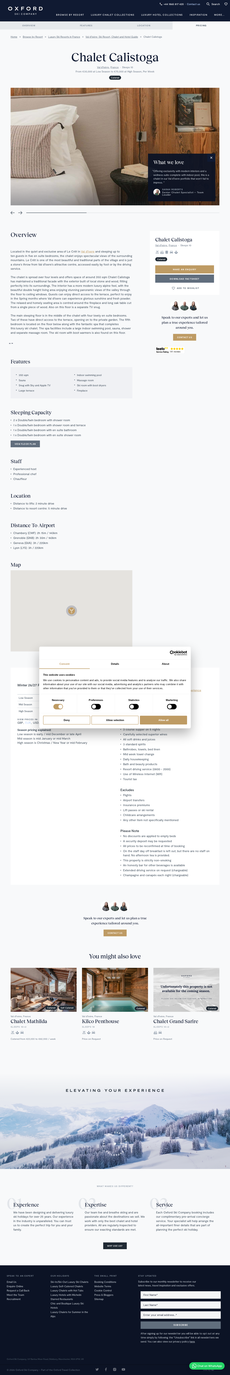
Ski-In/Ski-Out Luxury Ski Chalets (69, 1281)
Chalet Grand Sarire (175, 1021)
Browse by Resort (70, 14)
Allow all (163, 720)
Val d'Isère (103, 67)
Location (143, 25)
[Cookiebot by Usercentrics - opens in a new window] (172, 652)
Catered (115, 77)
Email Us (11, 1281)
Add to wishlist (188, 288)
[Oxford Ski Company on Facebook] (106, 1369)
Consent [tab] (64, 663)
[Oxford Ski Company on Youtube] (123, 1369)
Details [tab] (115, 663)
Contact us (193, 4)
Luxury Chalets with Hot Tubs (67, 1290)
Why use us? (115, 1246)
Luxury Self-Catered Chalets (67, 1286)
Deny (67, 720)
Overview (28, 25)
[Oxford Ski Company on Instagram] (115, 1369)
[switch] (96, 706)
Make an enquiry (184, 269)
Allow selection (115, 720)
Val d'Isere (87, 251)
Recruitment (14, 1299)
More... (219, 14)
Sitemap (99, 1299)
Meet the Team (15, 1294)
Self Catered (67, 1007)
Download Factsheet (184, 278)
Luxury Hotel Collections (162, 14)
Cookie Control (103, 1290)
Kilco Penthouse (100, 1021)
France (114, 67)
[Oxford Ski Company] (25, 11)
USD (36, 722)
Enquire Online (15, 1286)
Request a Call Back (18, 1290)
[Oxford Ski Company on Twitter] (97, 1369)
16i (212, 1369)
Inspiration (198, 14)
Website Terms (102, 1286)
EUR (28, 722)
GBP (20, 722)
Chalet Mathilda (29, 1021)
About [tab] (165, 663)
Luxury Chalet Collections (112, 14)
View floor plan (25, 444)
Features (86, 25)
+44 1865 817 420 (174, 4)
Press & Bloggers (103, 1294)
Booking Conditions (105, 1281)
